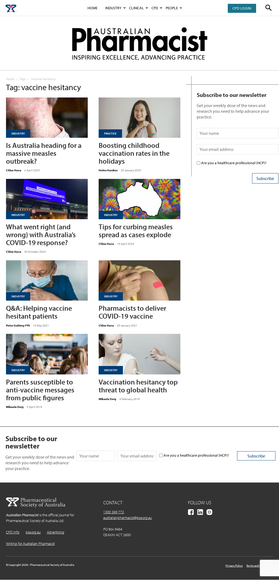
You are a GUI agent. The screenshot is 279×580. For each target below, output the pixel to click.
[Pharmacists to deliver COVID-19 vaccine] (139, 280)
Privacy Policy (234, 565)
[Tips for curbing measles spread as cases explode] (139, 199)
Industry (113, 7)
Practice (110, 133)
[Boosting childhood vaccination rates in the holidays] (139, 117)
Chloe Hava (13, 170)
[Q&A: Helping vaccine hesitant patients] (47, 280)
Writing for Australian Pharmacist (30, 543)
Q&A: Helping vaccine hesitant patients (39, 312)
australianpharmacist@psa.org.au (127, 517)
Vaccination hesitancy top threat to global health (138, 385)
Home (92, 7)
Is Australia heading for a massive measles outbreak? (43, 153)
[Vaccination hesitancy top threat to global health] (139, 354)
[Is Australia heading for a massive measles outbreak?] (47, 117)
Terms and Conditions (259, 565)
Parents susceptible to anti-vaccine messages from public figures (40, 389)
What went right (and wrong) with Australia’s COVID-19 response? (41, 234)
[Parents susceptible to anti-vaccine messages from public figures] (47, 354)
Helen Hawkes (108, 170)
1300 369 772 (113, 511)
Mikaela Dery (15, 407)
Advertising (55, 532)
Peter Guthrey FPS (18, 325)
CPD (154, 7)
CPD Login (241, 8)
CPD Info (12, 532)
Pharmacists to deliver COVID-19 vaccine (132, 312)
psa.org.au (33, 532)
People (172, 7)
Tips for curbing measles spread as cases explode (136, 230)
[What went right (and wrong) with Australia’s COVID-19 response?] (47, 199)
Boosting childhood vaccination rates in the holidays (134, 153)
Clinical (136, 7)
